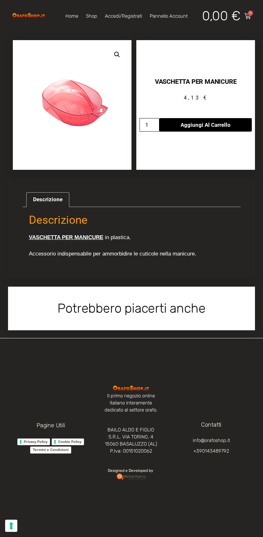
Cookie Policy (69, 441)
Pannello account (169, 16)
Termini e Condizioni (51, 449)
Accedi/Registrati (123, 16)
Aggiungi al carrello (206, 125)
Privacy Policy (35, 441)
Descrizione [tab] (48, 199)
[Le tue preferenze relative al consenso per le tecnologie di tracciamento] (11, 526)
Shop (91, 16)
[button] (117, 54)
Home (71, 16)
